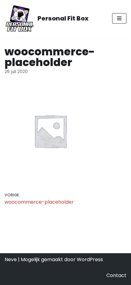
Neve (11, 259)
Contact (116, 275)
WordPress (90, 259)
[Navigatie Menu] (119, 18)
